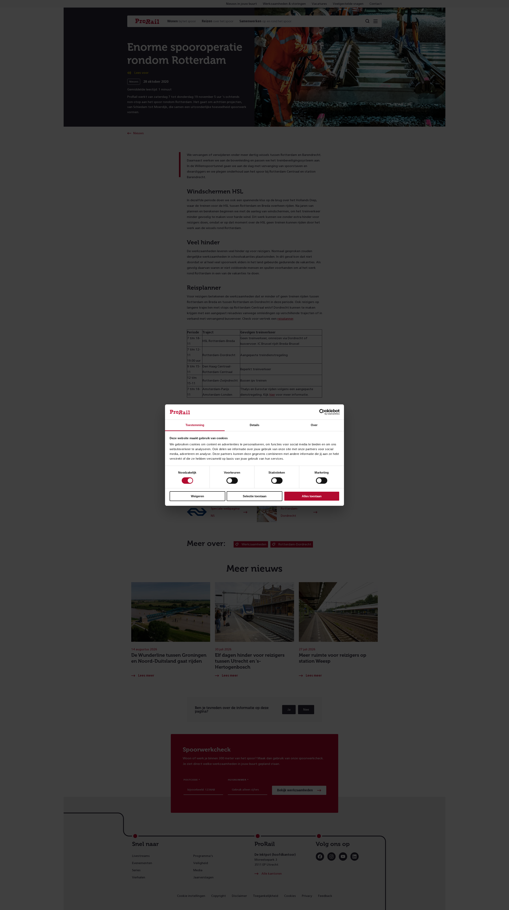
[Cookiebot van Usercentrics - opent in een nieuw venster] (322, 412)
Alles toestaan (312, 496)
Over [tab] (314, 425)
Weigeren (197, 496)
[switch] (232, 480)
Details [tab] (254, 425)
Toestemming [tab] (195, 425)
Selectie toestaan (254, 496)
